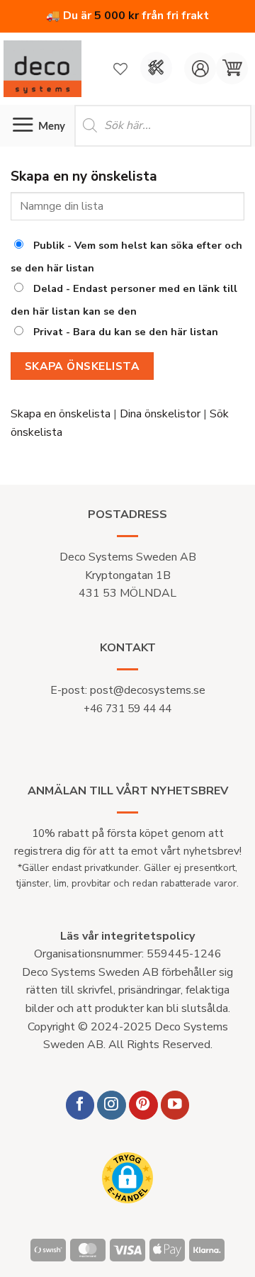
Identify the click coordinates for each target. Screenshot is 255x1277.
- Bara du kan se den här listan (125, 332)
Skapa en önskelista (60, 414)
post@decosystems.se (147, 690)
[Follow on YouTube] (175, 1105)
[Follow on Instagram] (111, 1105)
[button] (232, 68)
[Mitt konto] (200, 68)
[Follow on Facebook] (80, 1105)
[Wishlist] (120, 68)
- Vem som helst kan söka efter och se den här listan (126, 256)
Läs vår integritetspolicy (127, 936)
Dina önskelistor (160, 414)
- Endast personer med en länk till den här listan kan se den (124, 299)
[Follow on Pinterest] (143, 1105)
